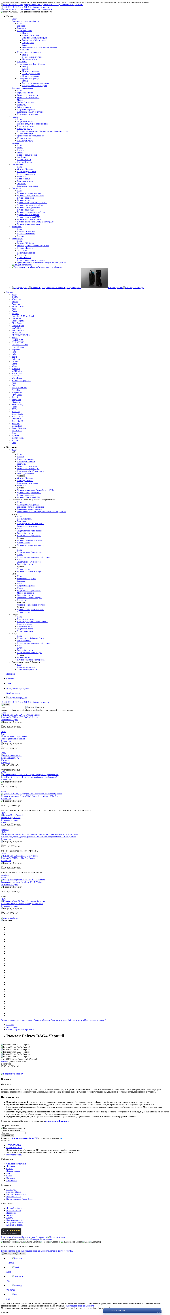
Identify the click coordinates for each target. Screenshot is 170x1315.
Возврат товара (13, 1171)
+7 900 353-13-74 (14, 1147)
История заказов (13, 1210)
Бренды (9, 1218)
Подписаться (7, 1136)
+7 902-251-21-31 (25, 7)
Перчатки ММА (13, 1197)
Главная (10, 1025)
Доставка (62, 4)
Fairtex (4, 1061)
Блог (8, 1173)
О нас (55, 4)
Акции (9, 1215)
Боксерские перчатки (16, 1194)
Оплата (70, 4)
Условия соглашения (10, 1251)
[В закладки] (2, 725)
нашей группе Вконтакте (57, 1121)
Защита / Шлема (13, 1192)
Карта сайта (11, 1180)
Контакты (79, 4)
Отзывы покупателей (16, 1164)
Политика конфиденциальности (34, 1251)
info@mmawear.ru (41, 7)
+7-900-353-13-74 (9, 7)
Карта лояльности (14, 1220)
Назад (14, 19)
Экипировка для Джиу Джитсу (20, 1199)
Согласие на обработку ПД (61, 1251)
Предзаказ (5, 762)
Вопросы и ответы (14, 1222)
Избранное (11, 1213)
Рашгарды (11, 1189)
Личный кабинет (14, 1208)
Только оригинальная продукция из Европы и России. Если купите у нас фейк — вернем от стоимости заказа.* (53, 1020)
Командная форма (14, 1225)
